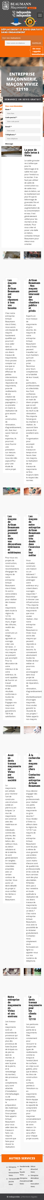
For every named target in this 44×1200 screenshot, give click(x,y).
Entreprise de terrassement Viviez (12, 1171)
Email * (8, 126)
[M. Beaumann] (19, 5)
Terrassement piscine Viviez (12, 1181)
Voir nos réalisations (11, 38)
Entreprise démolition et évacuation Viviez (34, 1181)
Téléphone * (10, 134)
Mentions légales (29, 1196)
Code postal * (11, 117)
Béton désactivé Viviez (34, 1169)
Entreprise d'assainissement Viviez (23, 1181)
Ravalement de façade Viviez (23, 1170)
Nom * (8, 109)
